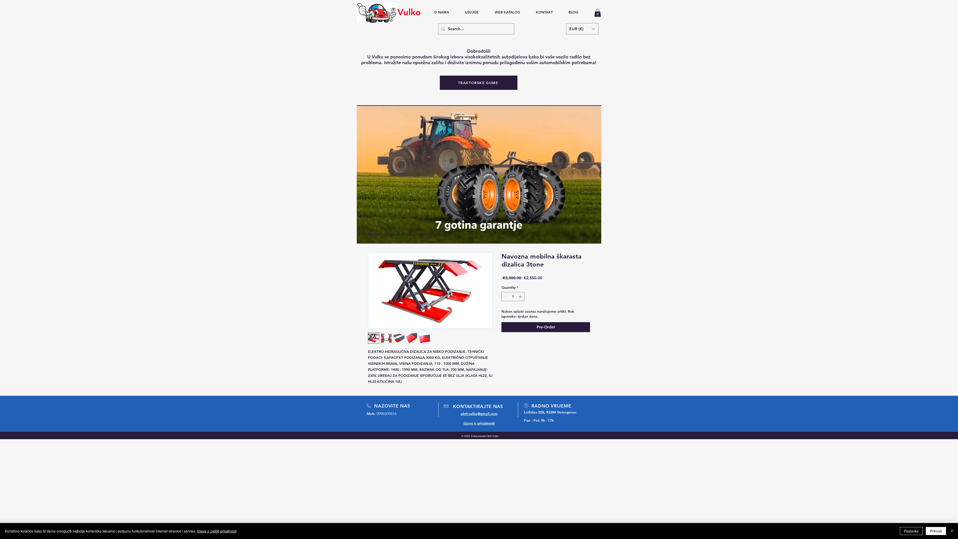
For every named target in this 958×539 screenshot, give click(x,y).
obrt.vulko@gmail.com (479, 413)
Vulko (409, 12)
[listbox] (582, 28)
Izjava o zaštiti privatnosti (217, 531)
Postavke (911, 531)
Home (373, 234)
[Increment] (520, 296)
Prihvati (936, 531)
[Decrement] (505, 296)
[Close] (952, 531)
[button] (597, 13)
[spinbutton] (512, 296)
